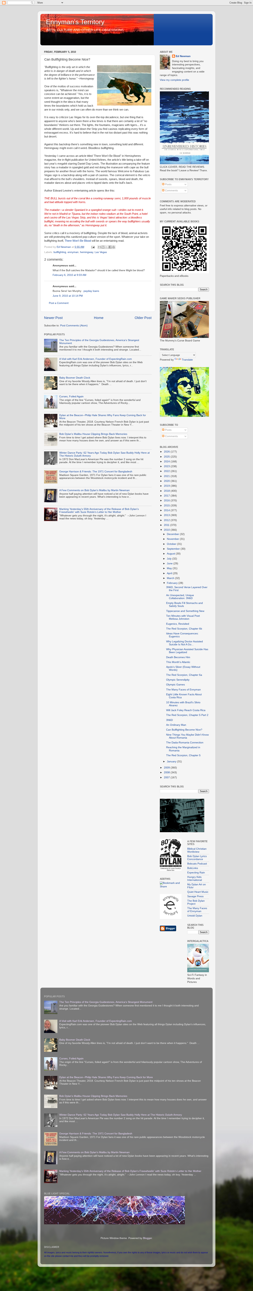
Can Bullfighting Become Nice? (184, 729)
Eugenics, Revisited (177, 623)
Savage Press (195, 896)
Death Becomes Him (178, 657)
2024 (167, 461)
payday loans (91, 291)
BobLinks (192, 868)
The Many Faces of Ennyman (183, 689)
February (172, 583)
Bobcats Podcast (197, 863)
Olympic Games (175, 684)
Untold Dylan (194, 915)
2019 (167, 485)
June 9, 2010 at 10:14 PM (68, 295)
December (173, 534)
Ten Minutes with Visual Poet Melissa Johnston (183, 617)
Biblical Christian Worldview (197, 850)
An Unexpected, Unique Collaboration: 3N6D (180, 597)
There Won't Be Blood (78, 240)
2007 (167, 777)
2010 (167, 529)
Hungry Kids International (194, 878)
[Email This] (99, 247)
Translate (187, 359)
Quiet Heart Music (197, 892)
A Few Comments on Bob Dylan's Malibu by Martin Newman (94, 490)
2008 (167, 772)
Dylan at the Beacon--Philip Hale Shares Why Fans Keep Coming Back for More (106, 1077)
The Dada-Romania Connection (184, 742)
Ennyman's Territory (75, 22)
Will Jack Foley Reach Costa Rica (185, 710)
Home (99, 318)
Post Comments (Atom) (74, 325)
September (174, 548)
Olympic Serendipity (177, 679)
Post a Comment (59, 303)
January (172, 761)
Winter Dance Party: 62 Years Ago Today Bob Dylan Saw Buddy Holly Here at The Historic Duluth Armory (120, 1114)
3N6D (169, 720)
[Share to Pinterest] (113, 247)
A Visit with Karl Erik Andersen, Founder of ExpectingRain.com (95, 359)
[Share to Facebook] (110, 247)
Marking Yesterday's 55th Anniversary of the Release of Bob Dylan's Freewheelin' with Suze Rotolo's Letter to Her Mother (99, 510)
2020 (167, 481)
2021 (167, 476)
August (171, 553)
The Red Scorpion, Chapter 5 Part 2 (187, 715)
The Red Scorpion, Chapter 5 (183, 755)
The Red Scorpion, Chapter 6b (184, 628)
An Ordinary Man (176, 725)
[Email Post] (92, 247)
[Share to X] (106, 247)
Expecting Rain (196, 872)
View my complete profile (174, 80)
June (170, 563)
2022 (167, 471)
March (171, 578)
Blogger (147, 1238)
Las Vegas (101, 252)
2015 (167, 505)
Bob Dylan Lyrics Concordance (197, 858)
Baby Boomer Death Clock (74, 377)
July (169, 558)
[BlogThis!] (103, 247)
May (170, 568)
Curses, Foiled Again (71, 396)
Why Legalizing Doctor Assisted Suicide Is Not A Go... (184, 643)
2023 (167, 466)
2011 (167, 525)
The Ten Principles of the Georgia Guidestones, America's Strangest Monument (105, 1002)
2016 (167, 500)
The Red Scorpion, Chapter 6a (184, 675)
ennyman (73, 252)
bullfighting (60, 252)
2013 (167, 515)
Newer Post (53, 318)
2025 (167, 456)
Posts (168, 184)
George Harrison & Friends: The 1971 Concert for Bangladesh (95, 471)
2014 (167, 510)
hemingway (86, 252)
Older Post (143, 318)
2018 (167, 490)
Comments (171, 190)
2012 (167, 520)
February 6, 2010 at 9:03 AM (69, 275)
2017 (167, 495)
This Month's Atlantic (178, 662)
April (170, 573)
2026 (167, 451)
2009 (167, 767)
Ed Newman (183, 56)
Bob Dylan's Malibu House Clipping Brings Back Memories (93, 434)
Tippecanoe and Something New (185, 611)
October (172, 544)
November (173, 539)
